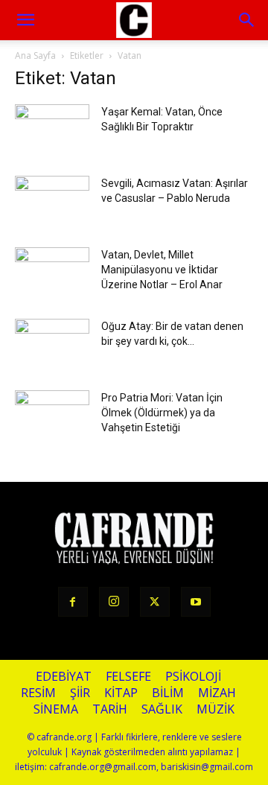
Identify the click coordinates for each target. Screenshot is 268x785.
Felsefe (128, 676)
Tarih (109, 709)
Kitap (121, 693)
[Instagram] (114, 602)
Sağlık (161, 709)
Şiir (80, 693)
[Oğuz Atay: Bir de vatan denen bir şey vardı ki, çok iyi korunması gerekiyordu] (52, 345)
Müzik (215, 709)
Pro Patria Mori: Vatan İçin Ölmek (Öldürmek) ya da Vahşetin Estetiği (162, 412)
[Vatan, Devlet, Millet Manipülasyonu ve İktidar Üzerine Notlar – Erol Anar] (52, 273)
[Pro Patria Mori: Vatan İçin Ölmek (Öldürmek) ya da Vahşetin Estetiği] (52, 416)
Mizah (217, 693)
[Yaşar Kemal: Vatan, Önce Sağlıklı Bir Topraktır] (52, 130)
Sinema (56, 709)
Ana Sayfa (35, 55)
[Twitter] (155, 602)
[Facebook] (73, 602)
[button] (247, 20)
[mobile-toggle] (25, 20)
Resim (38, 693)
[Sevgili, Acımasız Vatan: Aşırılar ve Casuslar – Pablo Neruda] (52, 202)
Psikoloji (193, 676)
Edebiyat (64, 676)
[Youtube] (196, 602)
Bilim (168, 693)
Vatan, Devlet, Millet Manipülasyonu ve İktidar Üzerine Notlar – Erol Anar (162, 269)
